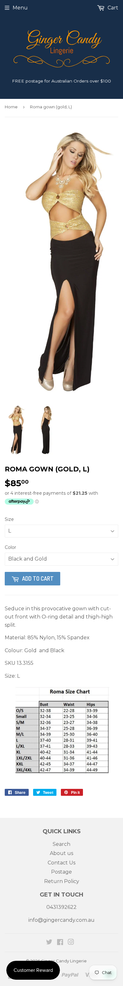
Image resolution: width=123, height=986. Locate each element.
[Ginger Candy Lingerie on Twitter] (49, 943)
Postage (61, 872)
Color (10, 547)
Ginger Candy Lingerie (64, 960)
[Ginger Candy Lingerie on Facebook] (60, 943)
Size (9, 519)
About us (61, 853)
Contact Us (61, 863)
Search (61, 844)
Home (11, 106)
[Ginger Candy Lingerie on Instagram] (71, 943)
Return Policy (61, 881)
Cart (112, 8)
